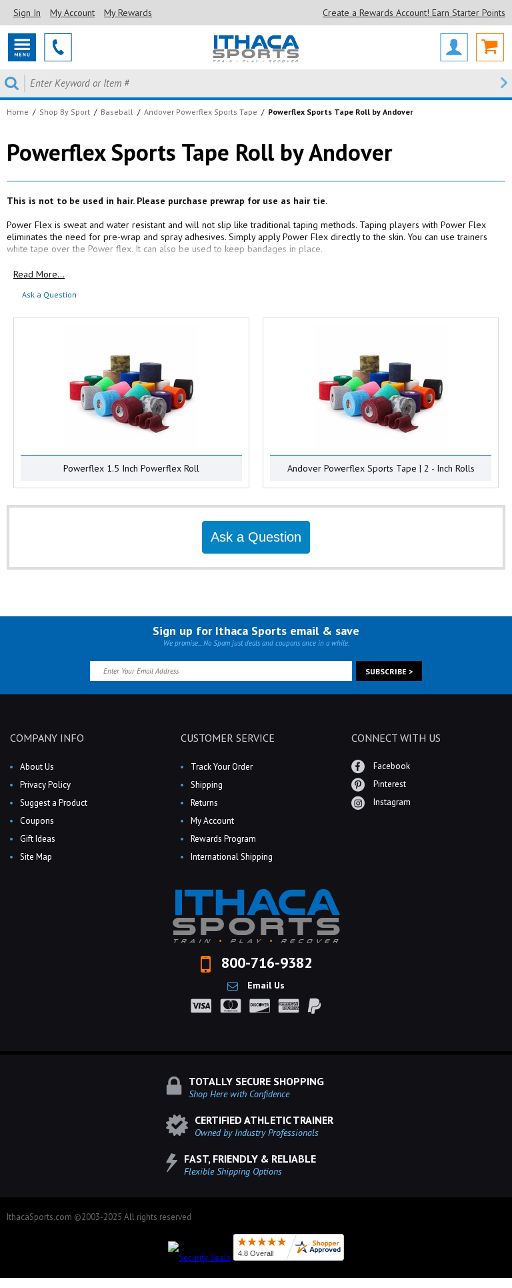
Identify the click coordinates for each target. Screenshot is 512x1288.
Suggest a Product (53, 802)
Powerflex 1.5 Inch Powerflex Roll (131, 468)
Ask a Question (49, 294)
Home (18, 112)
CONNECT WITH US (396, 737)
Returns (204, 802)
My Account (72, 13)
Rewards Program (223, 838)
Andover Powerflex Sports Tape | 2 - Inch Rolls (381, 468)
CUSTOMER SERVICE (228, 737)
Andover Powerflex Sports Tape (200, 112)
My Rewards (128, 13)
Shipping (207, 784)
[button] (511, 1287)
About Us (37, 766)
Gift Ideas (37, 838)
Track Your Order (222, 766)
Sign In (27, 13)
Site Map (36, 856)
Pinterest (388, 784)
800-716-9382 (264, 962)
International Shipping (232, 856)
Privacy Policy (45, 784)
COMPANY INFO (47, 737)
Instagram (391, 802)
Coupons (37, 820)
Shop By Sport (64, 112)
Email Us (265, 985)
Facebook (390, 766)
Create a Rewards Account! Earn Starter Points (414, 13)
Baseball (117, 112)
